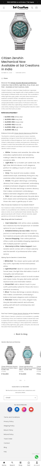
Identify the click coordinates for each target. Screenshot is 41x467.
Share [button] (6, 78)
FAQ (5, 452)
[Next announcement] (37, 2)
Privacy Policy (9, 421)
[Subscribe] (35, 397)
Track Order (8, 439)
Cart (28, 465)
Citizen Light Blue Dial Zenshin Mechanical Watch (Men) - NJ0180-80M (27, 368)
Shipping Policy (9, 426)
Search (12, 465)
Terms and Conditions (12, 417)
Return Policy (8, 430)
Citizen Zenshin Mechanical (23, 133)
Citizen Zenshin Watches (21, 313)
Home (4, 465)
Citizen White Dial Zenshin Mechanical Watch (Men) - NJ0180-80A (9, 368)
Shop (20, 465)
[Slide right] (25, 380)
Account (37, 465)
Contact (7, 443)
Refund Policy (9, 434)
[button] (4, 8)
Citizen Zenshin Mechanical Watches (24, 83)
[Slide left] (16, 380)
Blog (5, 447)
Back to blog (21, 334)
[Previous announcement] (3, 2)
